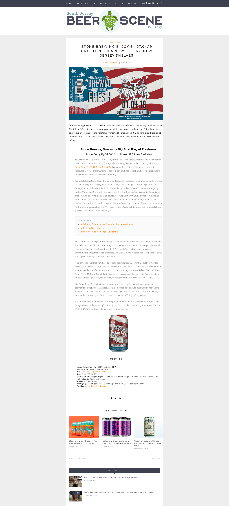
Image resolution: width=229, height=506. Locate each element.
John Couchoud (111, 62)
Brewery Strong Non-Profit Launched (99, 231)
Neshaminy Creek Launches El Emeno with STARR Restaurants (116, 442)
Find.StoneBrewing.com (96, 386)
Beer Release (117, 42)
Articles (81, 3)
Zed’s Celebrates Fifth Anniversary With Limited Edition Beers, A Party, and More (118, 492)
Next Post (157, 459)
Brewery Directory (103, 3)
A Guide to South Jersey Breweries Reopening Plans (106, 224)
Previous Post (78, 459)
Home (69, 3)
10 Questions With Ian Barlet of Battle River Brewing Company (111, 477)
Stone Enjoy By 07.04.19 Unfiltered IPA (93, 167)
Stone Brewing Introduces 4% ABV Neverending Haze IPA (83, 442)
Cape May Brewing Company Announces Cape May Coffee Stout (147, 443)
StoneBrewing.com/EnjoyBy (94, 372)
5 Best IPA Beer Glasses (92, 228)
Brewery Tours (129, 3)
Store (69, 10)
